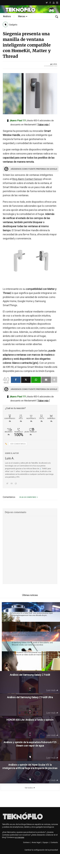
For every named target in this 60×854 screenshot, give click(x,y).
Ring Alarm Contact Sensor (27, 179)
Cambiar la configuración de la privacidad (41, 850)
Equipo (45, 842)
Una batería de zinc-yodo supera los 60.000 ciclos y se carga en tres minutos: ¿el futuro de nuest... (35, 604)
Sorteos (26, 842)
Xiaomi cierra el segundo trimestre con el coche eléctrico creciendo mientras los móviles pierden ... (34, 634)
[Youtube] (53, 2)
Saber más (43, 124)
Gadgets (13, 24)
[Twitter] (46, 2)
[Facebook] (50, 2)
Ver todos (29, 788)
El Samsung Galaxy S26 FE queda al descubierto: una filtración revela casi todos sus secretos (32, 644)
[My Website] (16, 483)
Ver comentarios (18, 444)
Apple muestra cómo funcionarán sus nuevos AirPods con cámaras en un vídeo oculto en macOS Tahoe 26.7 (34, 653)
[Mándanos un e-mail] (12, 483)
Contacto (54, 842)
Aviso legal (36, 842)
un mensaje (19, 837)
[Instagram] (57, 2)
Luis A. (55, 64)
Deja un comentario (27, 497)
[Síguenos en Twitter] (8, 483)
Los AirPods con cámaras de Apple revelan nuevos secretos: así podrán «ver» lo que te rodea (35, 624)
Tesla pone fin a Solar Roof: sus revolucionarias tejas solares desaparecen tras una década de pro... (32, 614)
